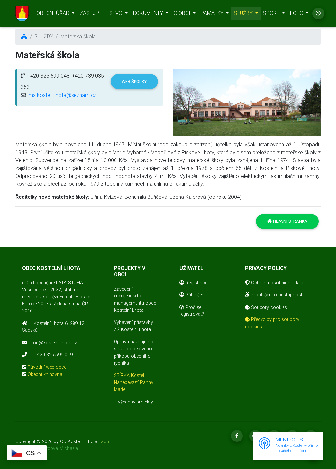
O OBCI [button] (183, 13)
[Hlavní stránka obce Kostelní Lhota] (22, 13)
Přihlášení (194, 295)
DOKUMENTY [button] (148, 13)
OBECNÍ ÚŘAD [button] (53, 13)
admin (107, 441)
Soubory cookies (268, 307)
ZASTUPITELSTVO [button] (102, 13)
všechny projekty (135, 402)
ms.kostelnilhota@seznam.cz (62, 95)
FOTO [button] (297, 13)
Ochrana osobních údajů (276, 283)
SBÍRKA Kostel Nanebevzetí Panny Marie (133, 382)
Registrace (195, 283)
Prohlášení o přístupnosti (276, 295)
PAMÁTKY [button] (213, 13)
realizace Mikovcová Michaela (46, 448)
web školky (134, 81)
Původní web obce (47, 367)
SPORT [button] (272, 13)
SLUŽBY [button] (244, 13)
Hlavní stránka (289, 221)
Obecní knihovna (45, 374)
